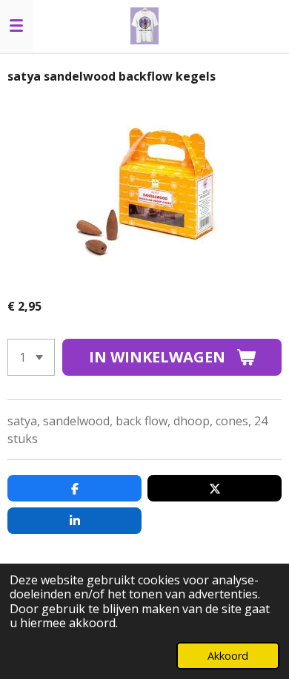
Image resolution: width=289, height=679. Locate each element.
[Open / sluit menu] (16, 26)
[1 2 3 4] (31, 357)
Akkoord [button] (227, 656)
